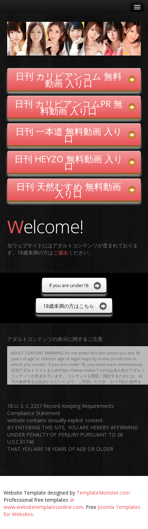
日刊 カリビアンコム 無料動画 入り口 (68, 79)
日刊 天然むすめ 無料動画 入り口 (68, 190)
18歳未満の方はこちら (68, 305)
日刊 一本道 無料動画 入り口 (68, 134)
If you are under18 (68, 285)
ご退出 (60, 252)
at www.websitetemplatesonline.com (43, 503)
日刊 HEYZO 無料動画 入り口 (68, 162)
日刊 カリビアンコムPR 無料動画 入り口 (68, 107)
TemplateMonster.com (103, 492)
